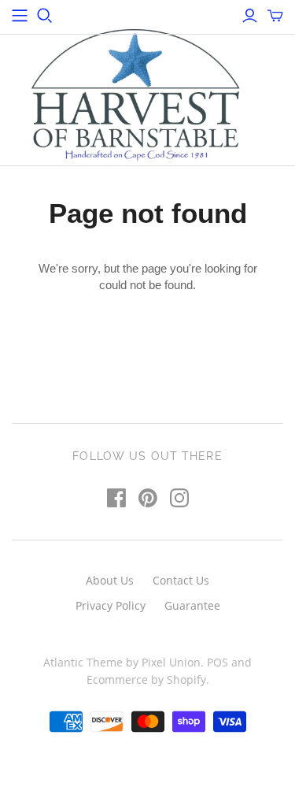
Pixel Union (171, 662)
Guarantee (192, 605)
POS (217, 662)
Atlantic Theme (83, 662)
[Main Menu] (20, 16)
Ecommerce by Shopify (146, 679)
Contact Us (181, 580)
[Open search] (45, 16)
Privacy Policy (111, 605)
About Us (110, 580)
